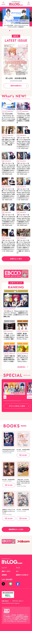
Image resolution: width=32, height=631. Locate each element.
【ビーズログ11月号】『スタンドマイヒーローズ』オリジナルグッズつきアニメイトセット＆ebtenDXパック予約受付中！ (8, 117)
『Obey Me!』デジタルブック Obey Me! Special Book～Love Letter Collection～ (23, 482)
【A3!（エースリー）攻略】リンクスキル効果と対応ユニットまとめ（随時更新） (9, 336)
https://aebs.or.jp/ (21, 621)
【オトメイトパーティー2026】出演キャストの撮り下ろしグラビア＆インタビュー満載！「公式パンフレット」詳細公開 (8, 141)
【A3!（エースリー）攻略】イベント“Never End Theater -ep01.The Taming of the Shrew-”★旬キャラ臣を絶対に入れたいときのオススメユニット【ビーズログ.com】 (8, 194)
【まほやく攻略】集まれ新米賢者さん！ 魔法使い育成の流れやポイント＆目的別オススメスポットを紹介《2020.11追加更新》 (9, 358)
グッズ (18, 567)
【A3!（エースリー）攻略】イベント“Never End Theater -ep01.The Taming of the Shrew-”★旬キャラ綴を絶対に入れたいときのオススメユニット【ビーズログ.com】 (23, 220)
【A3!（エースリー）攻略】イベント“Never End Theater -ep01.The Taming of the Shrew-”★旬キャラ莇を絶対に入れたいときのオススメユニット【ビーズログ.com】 (23, 168)
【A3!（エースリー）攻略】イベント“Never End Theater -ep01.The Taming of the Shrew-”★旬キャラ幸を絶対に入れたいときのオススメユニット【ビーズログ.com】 (8, 220)
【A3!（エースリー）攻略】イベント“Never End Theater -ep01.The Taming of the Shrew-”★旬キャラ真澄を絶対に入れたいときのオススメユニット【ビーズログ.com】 (8, 245)
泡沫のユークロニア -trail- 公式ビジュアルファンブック (8, 511)
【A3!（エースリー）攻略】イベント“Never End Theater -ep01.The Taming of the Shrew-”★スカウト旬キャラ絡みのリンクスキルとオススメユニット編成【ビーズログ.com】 (23, 246)
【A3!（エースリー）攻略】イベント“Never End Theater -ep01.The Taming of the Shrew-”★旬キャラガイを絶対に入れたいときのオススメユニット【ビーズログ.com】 (23, 143)
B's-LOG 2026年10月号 (16, 78)
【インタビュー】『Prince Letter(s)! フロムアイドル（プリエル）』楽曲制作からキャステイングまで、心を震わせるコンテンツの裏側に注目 (16, 313)
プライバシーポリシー (18, 601)
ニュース (4, 567)
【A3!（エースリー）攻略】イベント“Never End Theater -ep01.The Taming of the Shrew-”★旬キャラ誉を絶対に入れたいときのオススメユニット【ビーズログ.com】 (8, 168)
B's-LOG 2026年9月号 (8, 479)
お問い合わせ (5, 601)
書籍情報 (4, 575)
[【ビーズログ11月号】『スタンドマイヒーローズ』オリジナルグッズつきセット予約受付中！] (16, 16)
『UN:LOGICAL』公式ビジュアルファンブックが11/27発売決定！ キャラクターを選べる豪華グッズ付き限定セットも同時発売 (23, 118)
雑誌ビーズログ (6, 571)
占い (17, 571)
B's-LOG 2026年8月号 (23, 509)
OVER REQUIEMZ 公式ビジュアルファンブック (8, 450)
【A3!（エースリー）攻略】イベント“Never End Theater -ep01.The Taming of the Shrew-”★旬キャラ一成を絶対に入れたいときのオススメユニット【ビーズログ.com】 (23, 194)
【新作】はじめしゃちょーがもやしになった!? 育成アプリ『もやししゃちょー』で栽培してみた (22, 358)
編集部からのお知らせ (22, 575)
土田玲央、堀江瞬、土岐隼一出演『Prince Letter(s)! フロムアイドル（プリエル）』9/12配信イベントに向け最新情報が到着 (22, 336)
